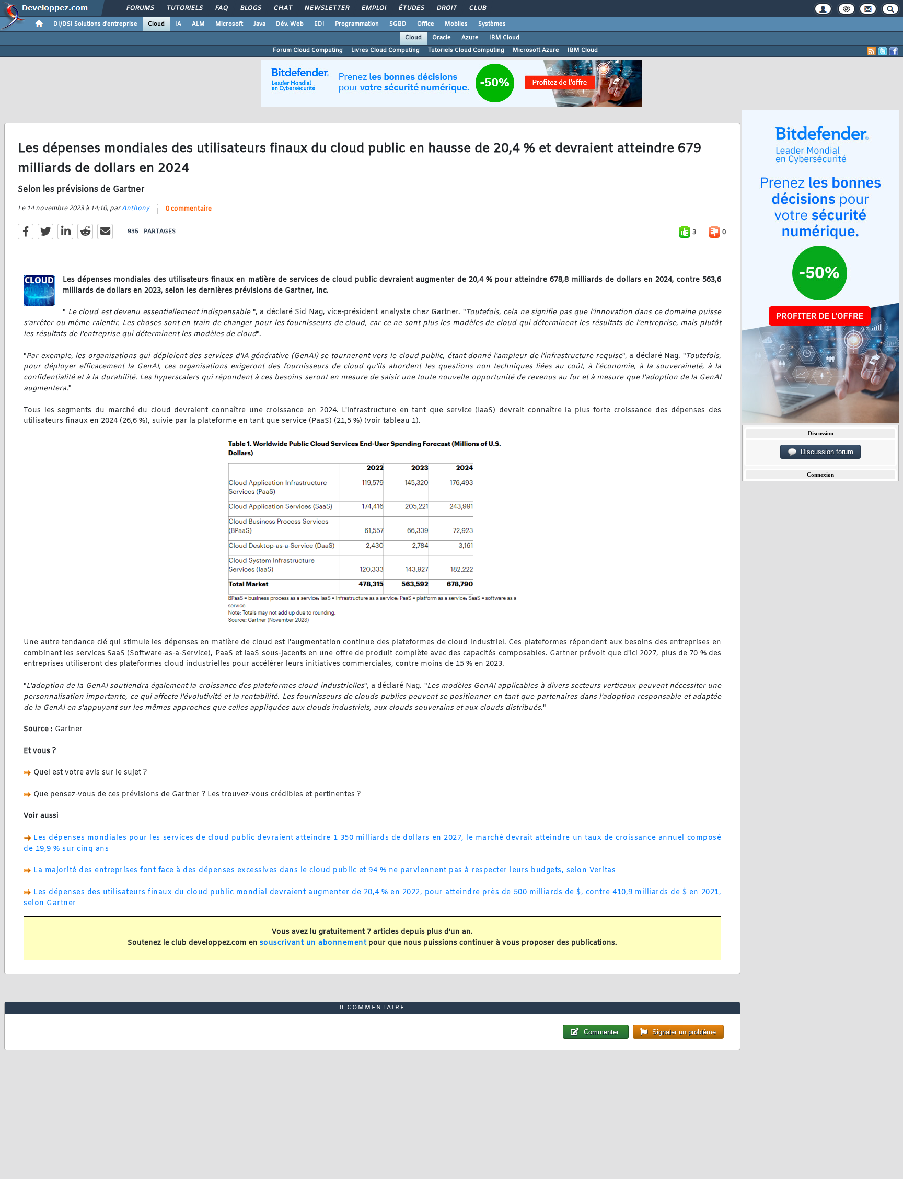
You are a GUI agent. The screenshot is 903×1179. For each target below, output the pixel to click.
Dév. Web (290, 24)
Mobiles (456, 24)
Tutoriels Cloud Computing (466, 50)
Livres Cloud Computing (385, 50)
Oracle (441, 37)
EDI (319, 24)
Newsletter (326, 8)
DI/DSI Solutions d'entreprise (95, 24)
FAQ (221, 8)
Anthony (135, 208)
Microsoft (229, 24)
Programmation (357, 24)
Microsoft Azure (536, 50)
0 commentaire (189, 209)
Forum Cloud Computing (308, 50)
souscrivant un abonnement (313, 943)
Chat (282, 8)
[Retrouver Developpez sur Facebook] (893, 51)
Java (259, 24)
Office (425, 24)
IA (178, 24)
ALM (198, 24)
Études (411, 8)
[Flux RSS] (871, 51)
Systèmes (492, 24)
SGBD (398, 24)
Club (477, 8)
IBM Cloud (504, 37)
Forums (140, 8)
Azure (470, 37)
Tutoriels (184, 8)
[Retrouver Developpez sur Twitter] (882, 51)
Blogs (250, 8)
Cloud (156, 24)
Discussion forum (824, 452)
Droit (446, 8)
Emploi (373, 8)
